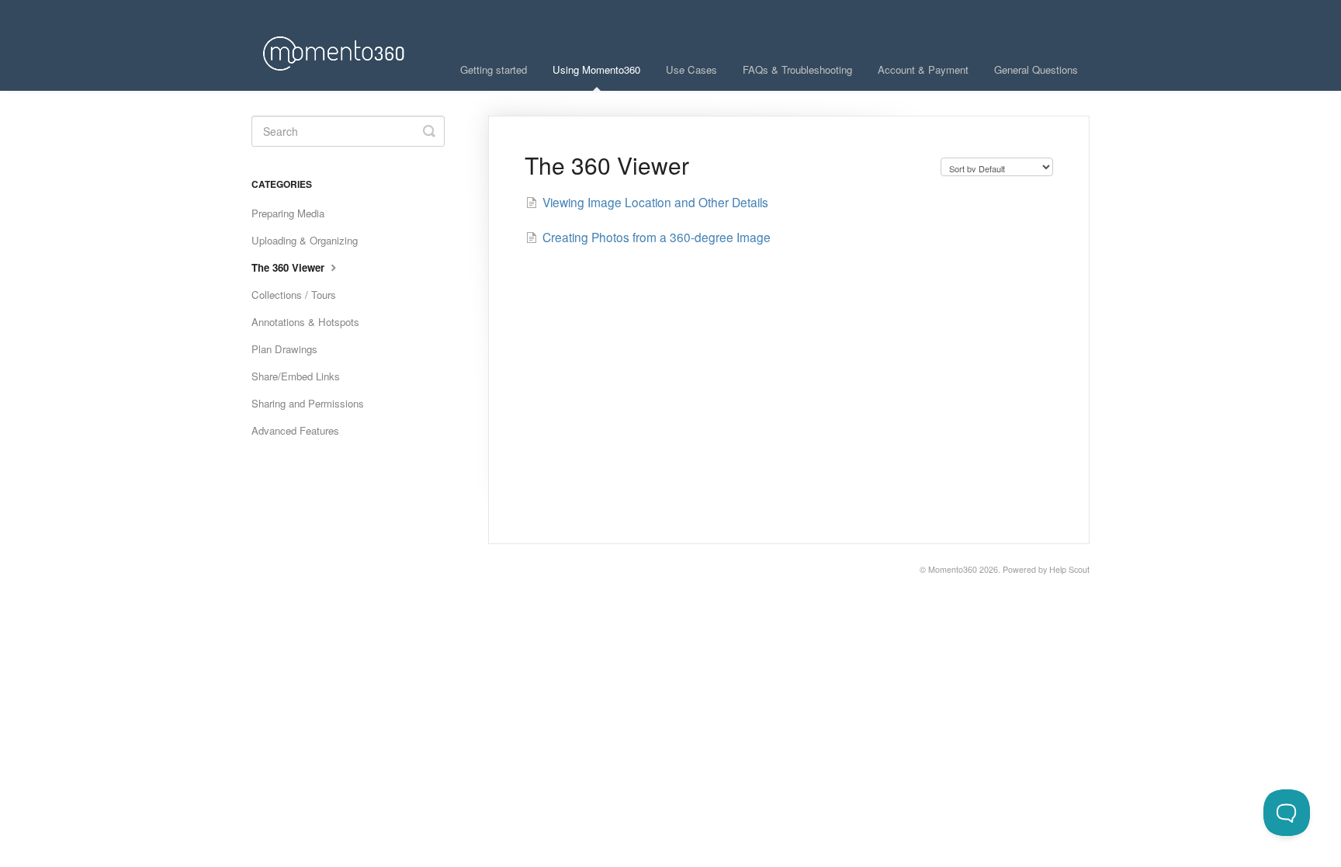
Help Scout (1069, 569)
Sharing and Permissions (307, 403)
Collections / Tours (293, 294)
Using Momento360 (596, 69)
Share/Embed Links (295, 376)
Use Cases (691, 69)
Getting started (493, 69)
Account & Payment (923, 69)
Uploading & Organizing (304, 240)
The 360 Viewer (289, 267)
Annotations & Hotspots (305, 321)
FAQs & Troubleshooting (797, 69)
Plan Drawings (284, 349)
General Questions (1036, 69)
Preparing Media (287, 213)
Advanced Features (295, 430)
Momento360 (952, 569)
